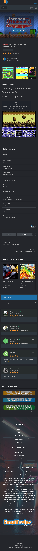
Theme (7, 541)
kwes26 (12, 352)
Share (9, 234)
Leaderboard (19, 436)
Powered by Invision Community (13, 547)
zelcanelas (13, 327)
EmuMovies (14, 58)
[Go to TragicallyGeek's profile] (5, 313)
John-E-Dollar (14, 339)
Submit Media (19, 452)
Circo (34, 35)
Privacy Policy (17, 541)
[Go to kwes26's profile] (5, 353)
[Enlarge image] (19, 124)
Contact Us (19, 442)
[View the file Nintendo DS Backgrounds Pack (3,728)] (27, 271)
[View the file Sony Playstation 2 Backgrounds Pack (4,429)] (10, 271)
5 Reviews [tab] (7, 298)
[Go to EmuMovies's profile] (4, 59)
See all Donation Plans (28, 412)
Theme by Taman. (27, 547)
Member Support (19, 439)
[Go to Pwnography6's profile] (5, 370)
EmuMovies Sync (19, 459)
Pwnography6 (14, 369)
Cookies (19, 543)
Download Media (19, 455)
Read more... (17, 30)
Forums (19, 432)
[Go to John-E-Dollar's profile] (5, 341)
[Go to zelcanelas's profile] (5, 328)
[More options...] (33, 312)
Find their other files (13, 60)
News (19, 429)
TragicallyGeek (15, 312)
